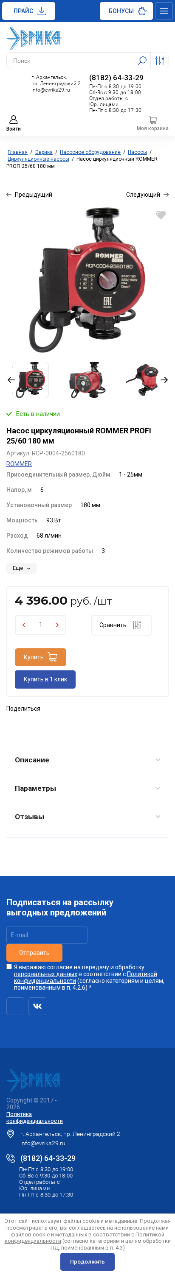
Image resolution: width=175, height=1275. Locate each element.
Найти (142, 61)
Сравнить (113, 625)
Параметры (35, 788)
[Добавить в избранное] (161, 215)
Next (162, 380)
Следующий (143, 194)
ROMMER (19, 463)
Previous (13, 380)
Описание (32, 760)
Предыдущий (33, 194)
